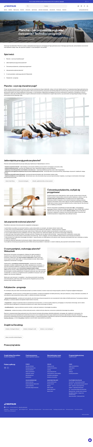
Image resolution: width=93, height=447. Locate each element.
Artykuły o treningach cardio (29, 329)
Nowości (64, 9)
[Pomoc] (81, 6)
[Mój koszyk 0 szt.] (87, 6)
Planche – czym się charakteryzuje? (15, 59)
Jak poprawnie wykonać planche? (14, 70)
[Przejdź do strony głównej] (10, 6)
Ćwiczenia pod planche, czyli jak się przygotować (18, 66)
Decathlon (21, 318)
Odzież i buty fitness (10, 181)
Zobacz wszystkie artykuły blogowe (13, 337)
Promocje (58, 9)
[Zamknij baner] (88, 2)
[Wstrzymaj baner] (86, 2)
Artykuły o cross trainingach (46, 329)
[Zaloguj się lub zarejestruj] (84, 6)
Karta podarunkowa (83, 9)
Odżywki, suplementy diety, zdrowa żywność (42, 181)
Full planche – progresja (12, 78)
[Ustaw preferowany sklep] (78, 6)
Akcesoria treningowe (23, 181)
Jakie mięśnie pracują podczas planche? (16, 62)
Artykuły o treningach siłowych (12, 329)
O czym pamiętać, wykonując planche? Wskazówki (19, 74)
